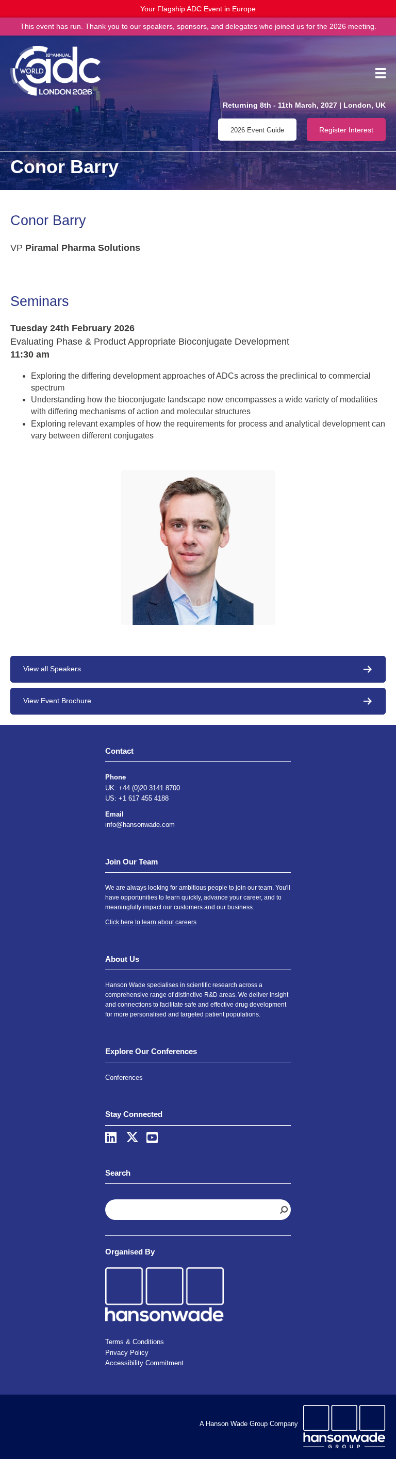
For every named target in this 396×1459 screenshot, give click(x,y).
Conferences (124, 1077)
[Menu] (377, 73)
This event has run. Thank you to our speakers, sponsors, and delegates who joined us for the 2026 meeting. (198, 26)
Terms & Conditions (134, 1342)
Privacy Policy (126, 1352)
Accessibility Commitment (144, 1363)
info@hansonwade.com (140, 824)
